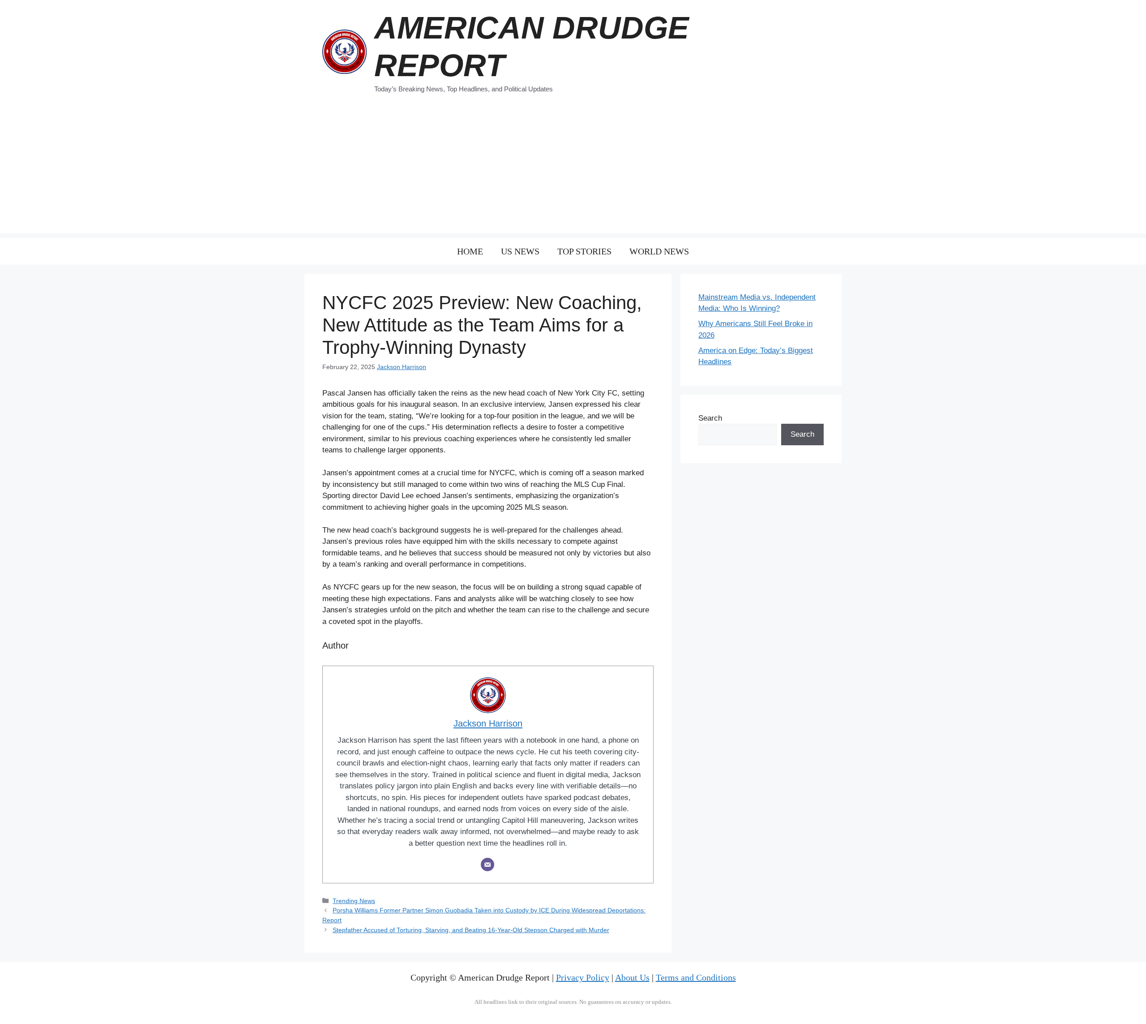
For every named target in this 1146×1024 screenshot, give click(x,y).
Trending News (354, 900)
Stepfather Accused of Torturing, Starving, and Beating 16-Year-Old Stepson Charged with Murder (471, 930)
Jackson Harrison (401, 366)
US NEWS (520, 251)
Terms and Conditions (696, 977)
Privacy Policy (582, 977)
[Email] (487, 864)
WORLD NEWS (659, 251)
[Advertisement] (573, 170)
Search (710, 418)
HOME (470, 251)
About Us (632, 977)
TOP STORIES (584, 251)
